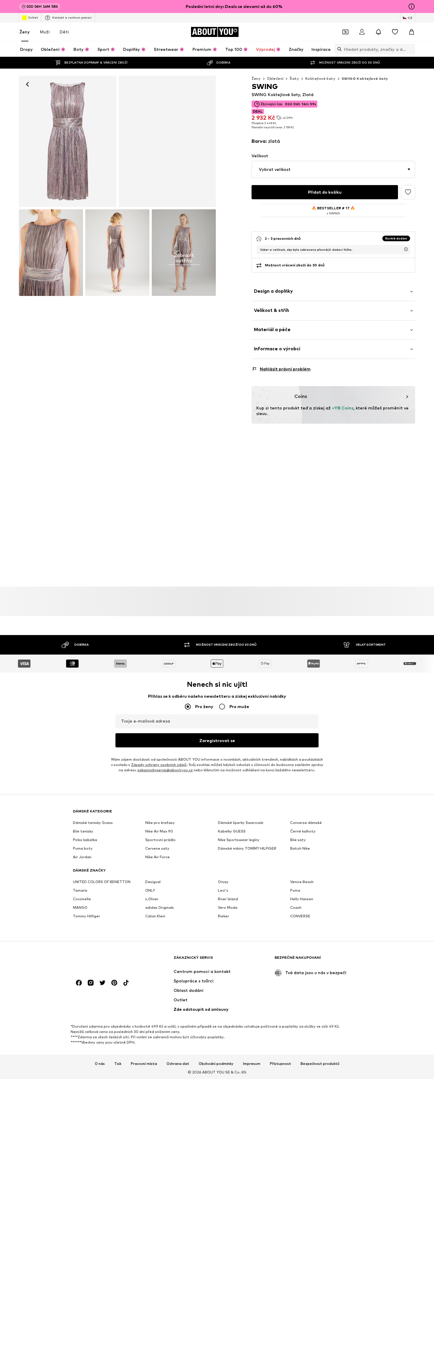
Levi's (223, 890)
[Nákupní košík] (411, 31)
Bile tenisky (83, 831)
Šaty (294, 78)
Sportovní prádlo (160, 840)
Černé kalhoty (303, 831)
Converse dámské (306, 822)
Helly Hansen (301, 899)
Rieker (223, 916)
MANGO (80, 907)
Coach (295, 907)
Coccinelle (82, 899)
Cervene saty (157, 848)
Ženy (24, 31)
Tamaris (80, 890)
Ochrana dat (178, 1063)
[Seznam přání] (395, 31)
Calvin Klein (155, 916)
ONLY (150, 890)
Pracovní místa (144, 1063)
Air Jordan (82, 857)
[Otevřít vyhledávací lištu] (338, 49)
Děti (64, 31)
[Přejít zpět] (27, 84)
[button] (333, 169)
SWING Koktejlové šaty (365, 78)
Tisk (117, 1063)
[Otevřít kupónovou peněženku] (345, 31)
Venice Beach (302, 882)
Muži (45, 31)
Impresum (251, 1063)
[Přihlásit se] (362, 31)
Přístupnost (280, 1063)
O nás (100, 1063)
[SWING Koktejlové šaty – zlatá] (51, 252)
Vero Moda (227, 907)
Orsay (223, 882)
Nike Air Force (157, 857)
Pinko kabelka (85, 840)
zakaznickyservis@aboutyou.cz (165, 770)
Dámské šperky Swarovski (240, 822)
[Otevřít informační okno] (411, 6)
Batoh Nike (300, 848)
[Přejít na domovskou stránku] (105, 960)
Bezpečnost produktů (320, 1063)
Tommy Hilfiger (86, 916)
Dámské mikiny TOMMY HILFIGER (247, 848)
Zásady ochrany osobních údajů (159, 764)
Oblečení (275, 78)
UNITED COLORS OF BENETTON (101, 882)
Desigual (153, 882)
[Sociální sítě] (78, 982)
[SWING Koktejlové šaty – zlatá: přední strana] (67, 141)
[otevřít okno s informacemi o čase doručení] (406, 249)
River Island (228, 899)
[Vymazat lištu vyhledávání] (411, 49)
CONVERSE (300, 916)
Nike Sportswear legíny (239, 840)
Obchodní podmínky (216, 1063)
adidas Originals (159, 907)
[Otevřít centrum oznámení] (378, 32)
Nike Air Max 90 (159, 831)
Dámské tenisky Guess (93, 822)
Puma (295, 890)
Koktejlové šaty (320, 78)
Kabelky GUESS (232, 831)
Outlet (33, 17)
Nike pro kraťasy (160, 822)
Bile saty (298, 840)
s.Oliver (152, 899)
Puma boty (83, 848)
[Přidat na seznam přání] (408, 192)
